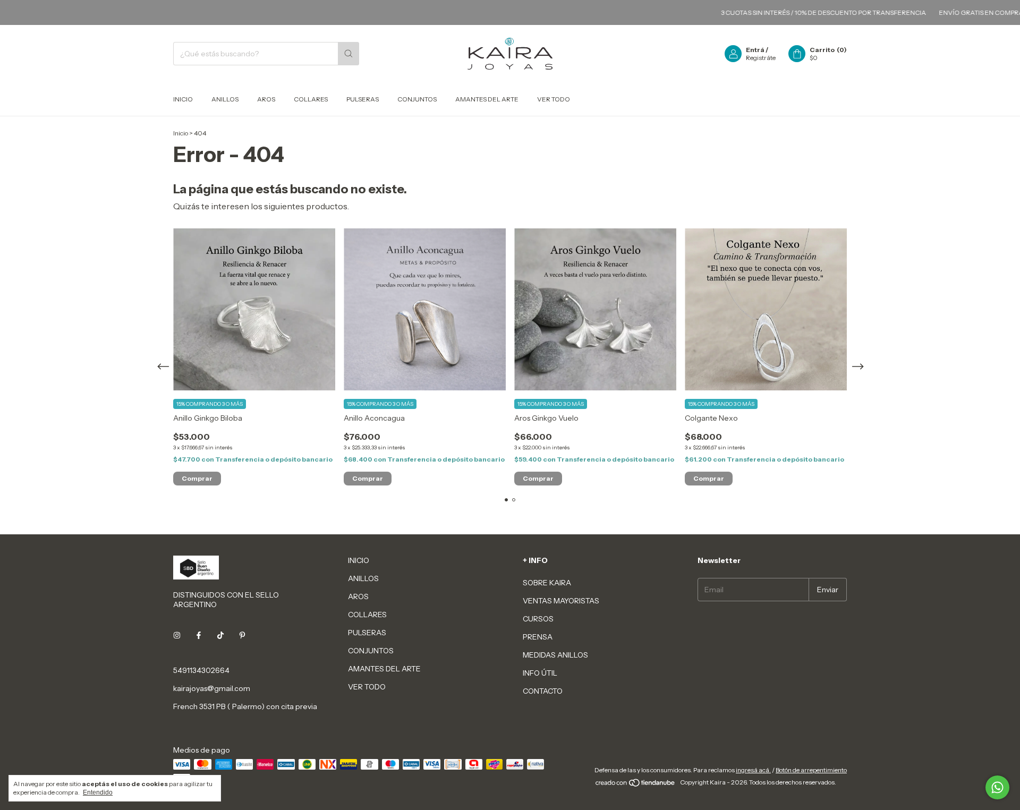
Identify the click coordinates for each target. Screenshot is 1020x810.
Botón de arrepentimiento (811, 770)
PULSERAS (362, 99)
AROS (266, 99)
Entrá (755, 50)
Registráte (761, 58)
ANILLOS (225, 99)
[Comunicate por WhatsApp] (997, 787)
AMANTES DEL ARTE (486, 99)
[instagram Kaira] (177, 635)
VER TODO (553, 99)
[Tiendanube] (635, 785)
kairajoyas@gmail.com (211, 688)
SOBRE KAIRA (547, 582)
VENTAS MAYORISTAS (561, 601)
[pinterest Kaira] (242, 635)
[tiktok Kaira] (220, 635)
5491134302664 (201, 670)
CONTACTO (543, 691)
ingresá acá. (753, 770)
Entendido (98, 792)
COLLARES (311, 99)
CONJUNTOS (417, 99)
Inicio (180, 133)
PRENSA (537, 637)
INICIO (183, 99)
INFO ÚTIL (540, 673)
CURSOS (538, 619)
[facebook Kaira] (198, 635)
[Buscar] (348, 53)
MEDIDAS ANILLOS (555, 655)
